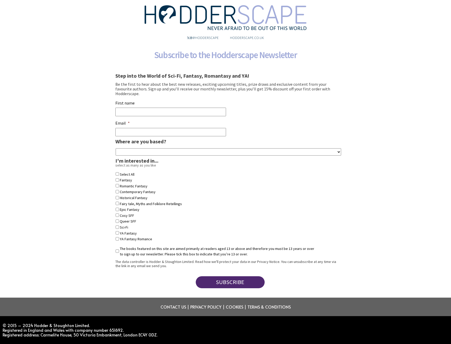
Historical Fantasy (133, 197)
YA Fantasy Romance (136, 239)
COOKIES (234, 307)
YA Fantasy (128, 233)
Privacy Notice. (268, 261)
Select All (127, 174)
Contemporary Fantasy (138, 191)
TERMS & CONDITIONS (269, 307)
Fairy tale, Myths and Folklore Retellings (151, 203)
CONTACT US (173, 307)
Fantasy (126, 180)
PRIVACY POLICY (206, 307)
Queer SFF (128, 221)
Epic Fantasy (129, 209)
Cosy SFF (127, 215)
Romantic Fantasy (133, 186)
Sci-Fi (124, 227)
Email (122, 123)
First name (125, 103)
